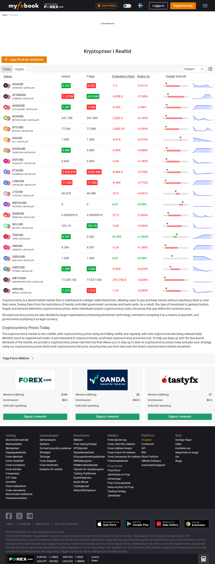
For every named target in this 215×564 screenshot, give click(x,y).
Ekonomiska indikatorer (19, 494)
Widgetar (147, 439)
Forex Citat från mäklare (121, 444)
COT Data (11, 477)
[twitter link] (19, 516)
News (95, 560)
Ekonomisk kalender (17, 439)
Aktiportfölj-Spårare (84, 490)
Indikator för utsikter (51, 469)
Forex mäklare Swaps (120, 448)
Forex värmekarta (16, 490)
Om (177, 456)
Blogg (178, 460)
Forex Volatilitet (15, 460)
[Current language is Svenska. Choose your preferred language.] (140, 5)
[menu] (205, 6)
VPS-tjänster (80, 448)
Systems (44, 444)
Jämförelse (114, 495)
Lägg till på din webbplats (26, 59)
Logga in (158, 5)
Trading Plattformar (84, 473)
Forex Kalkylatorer (16, 486)
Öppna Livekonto (35, 416)
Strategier (45, 452)
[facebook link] (9, 516)
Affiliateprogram (82, 460)
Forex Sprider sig (117, 439)
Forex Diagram (48, 460)
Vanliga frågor (183, 439)
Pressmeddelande (118, 460)
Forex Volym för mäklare (121, 452)
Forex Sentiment (49, 465)
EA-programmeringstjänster (89, 456)
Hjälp (178, 444)
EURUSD (42, 557)
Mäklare (78, 439)
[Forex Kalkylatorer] (203, 559)
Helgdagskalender (16, 452)
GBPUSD (68, 557)
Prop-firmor (114, 470)
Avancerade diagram (153, 465)
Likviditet (11, 481)
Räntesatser (12, 448)
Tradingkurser (81, 486)
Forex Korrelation (15, 465)
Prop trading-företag (85, 444)
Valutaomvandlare (16, 498)
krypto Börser (80, 481)
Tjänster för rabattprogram (88, 469)
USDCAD (68, 561)
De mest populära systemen (55, 448)
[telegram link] (30, 516)
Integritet (24, 524)
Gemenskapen (48, 439)
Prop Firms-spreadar (119, 483)
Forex (6, 69)
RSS (144, 452)
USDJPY (42, 561)
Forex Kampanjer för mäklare (124, 456)
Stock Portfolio (150, 456)
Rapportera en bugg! (186, 452)
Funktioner (148, 444)
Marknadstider (14, 444)
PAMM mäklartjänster (85, 465)
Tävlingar (45, 456)
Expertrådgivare (82, 477)
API (144, 448)
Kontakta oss (182, 448)
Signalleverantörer (83, 452)
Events (95, 557)
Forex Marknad (14, 456)
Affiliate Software (151, 460)
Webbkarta (42, 524)
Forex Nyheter (13, 469)
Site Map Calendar (66, 524)
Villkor (10, 524)
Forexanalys (13, 473)
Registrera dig (183, 5)
